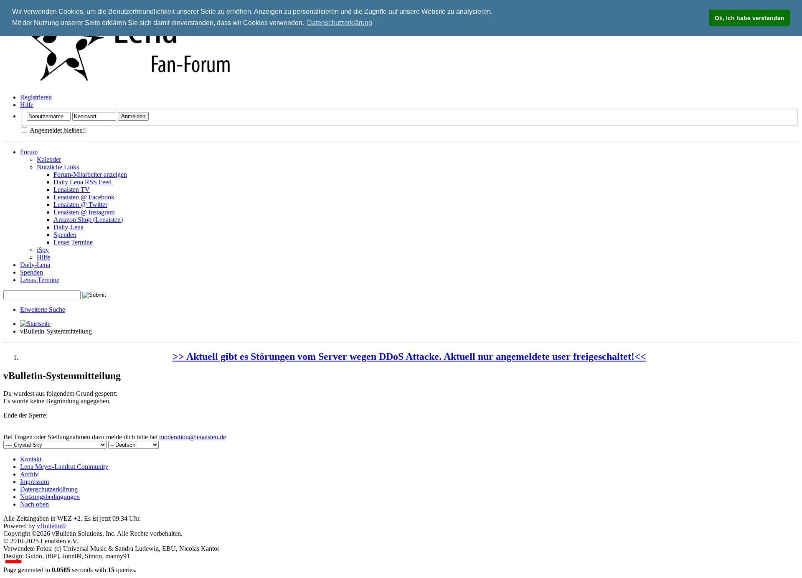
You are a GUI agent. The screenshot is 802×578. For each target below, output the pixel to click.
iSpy (43, 249)
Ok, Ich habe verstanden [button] (749, 18)
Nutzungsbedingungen (50, 496)
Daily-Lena (68, 227)
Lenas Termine (73, 242)
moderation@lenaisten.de (192, 437)
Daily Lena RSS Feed (82, 182)
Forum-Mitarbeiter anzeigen (90, 174)
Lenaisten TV (71, 189)
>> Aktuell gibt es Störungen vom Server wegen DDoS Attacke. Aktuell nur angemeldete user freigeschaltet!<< (409, 356)
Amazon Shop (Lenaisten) (88, 219)
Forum (29, 151)
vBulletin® (51, 526)
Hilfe (26, 104)
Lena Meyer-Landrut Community (64, 466)
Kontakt (30, 459)
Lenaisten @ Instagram (83, 212)
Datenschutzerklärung (49, 489)
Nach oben (34, 504)
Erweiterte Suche (42, 309)
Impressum (34, 481)
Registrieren (36, 97)
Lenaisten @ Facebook (83, 197)
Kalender (49, 159)
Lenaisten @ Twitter (80, 204)
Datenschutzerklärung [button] (339, 22)
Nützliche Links (58, 167)
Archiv (29, 474)
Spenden (64, 234)
